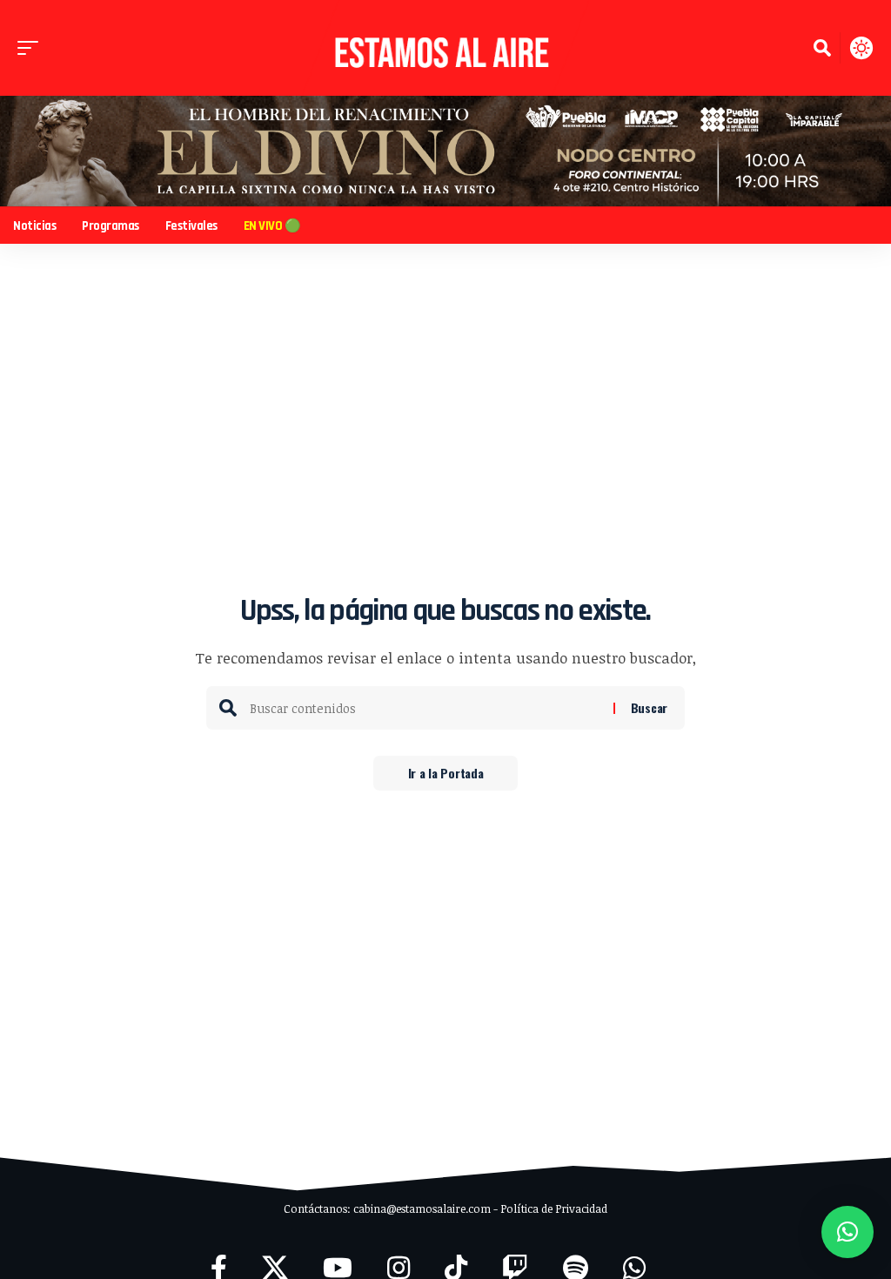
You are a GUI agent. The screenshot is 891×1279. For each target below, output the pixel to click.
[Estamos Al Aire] (445, 48)
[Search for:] (425, 708)
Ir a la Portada (446, 773)
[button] (32, 48)
